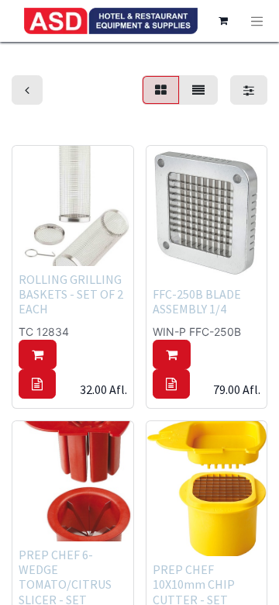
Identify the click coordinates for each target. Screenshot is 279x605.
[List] (198, 90)
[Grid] (161, 90)
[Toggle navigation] (257, 21)
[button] (38, 354)
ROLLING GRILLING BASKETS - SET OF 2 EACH (71, 293)
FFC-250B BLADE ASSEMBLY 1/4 (197, 301)
